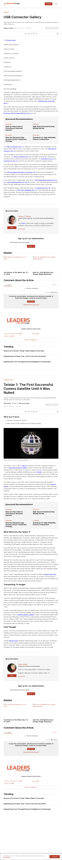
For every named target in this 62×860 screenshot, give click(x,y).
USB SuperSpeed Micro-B (18, 182)
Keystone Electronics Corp (12, 333)
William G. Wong (8, 28)
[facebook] (25, 33)
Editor (23, 223)
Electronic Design (24, 403)
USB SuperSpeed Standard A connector (22, 172)
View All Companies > (31, 340)
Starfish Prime (13, 641)
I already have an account (31, 304)
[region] (31, 289)
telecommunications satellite (18, 468)
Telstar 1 (24, 465)
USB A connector (15, 146)
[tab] (8, 285)
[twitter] (31, 33)
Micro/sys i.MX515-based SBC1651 (17, 113)
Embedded (6, 12)
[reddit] (33, 33)
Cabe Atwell (7, 403)
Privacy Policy (6, 857)
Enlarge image (11, 40)
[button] (5, 4)
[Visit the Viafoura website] (54, 292)
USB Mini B (47, 159)
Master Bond (8, 336)
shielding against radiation (25, 614)
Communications (8, 379)
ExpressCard (43, 188)
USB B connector (22, 156)
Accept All (54, 856)
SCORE (39, 472)
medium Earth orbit (50, 574)
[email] (36, 33)
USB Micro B (10, 161)
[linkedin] (28, 33)
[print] (57, 33)
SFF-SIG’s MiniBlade (27, 190)
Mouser (34, 333)
